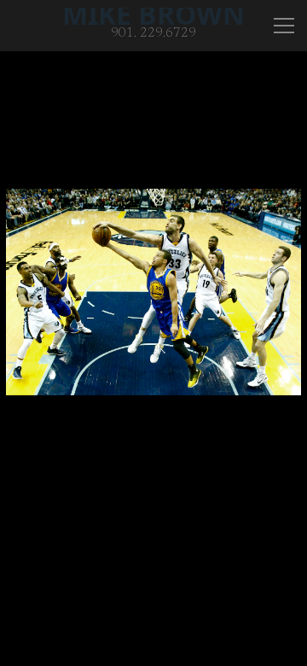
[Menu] (284, 26)
